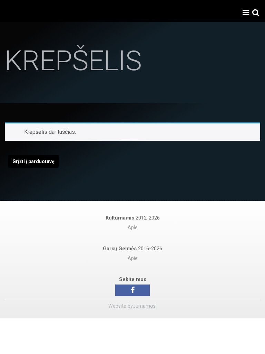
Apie (133, 228)
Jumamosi (145, 306)
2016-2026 (132, 248)
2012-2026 (133, 218)
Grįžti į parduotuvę (33, 161)
